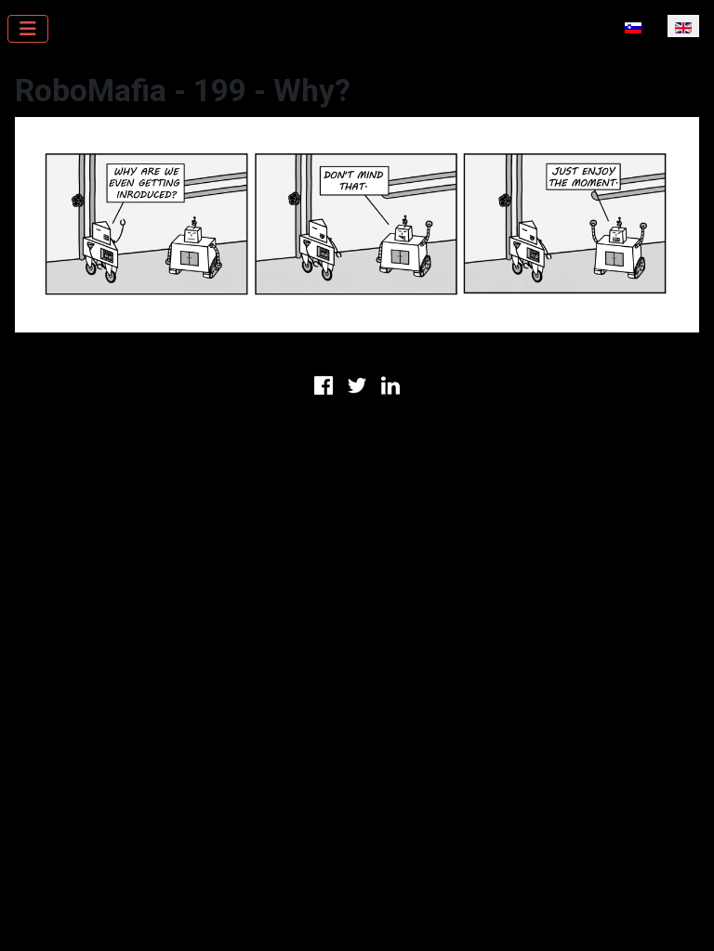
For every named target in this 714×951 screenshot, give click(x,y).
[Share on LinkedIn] (390, 383)
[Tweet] (357, 383)
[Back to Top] (681, 916)
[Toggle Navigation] (27, 29)
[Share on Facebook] (323, 383)
